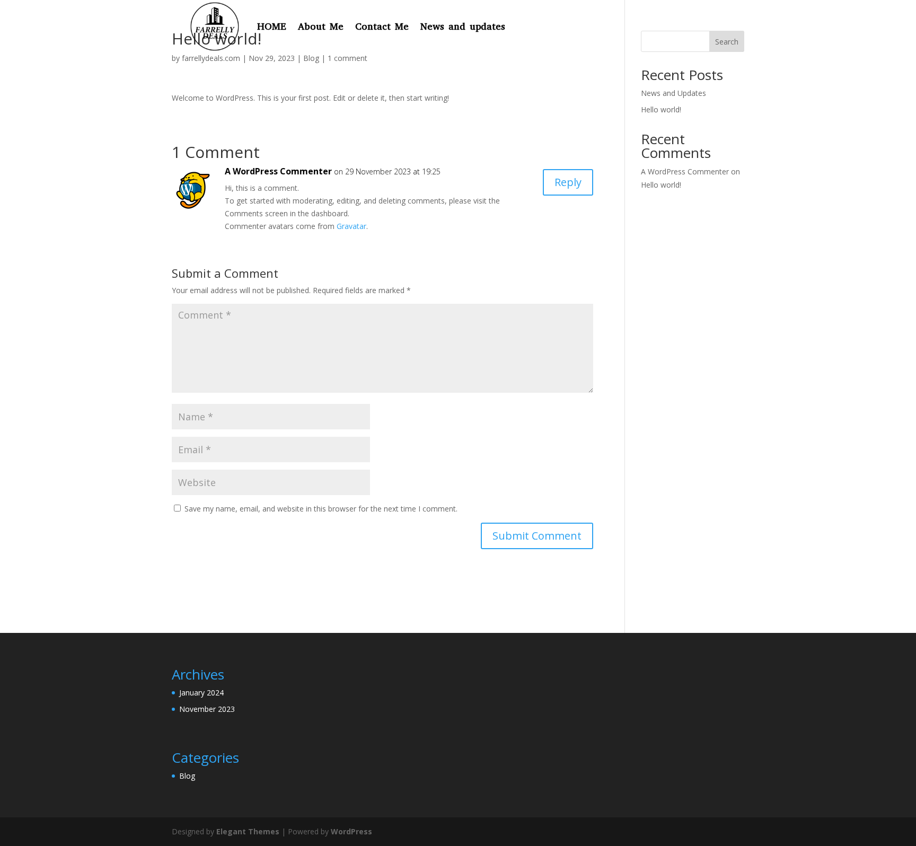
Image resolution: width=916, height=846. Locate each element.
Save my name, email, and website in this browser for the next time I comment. (320, 509)
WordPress (351, 831)
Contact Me (382, 26)
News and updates (462, 26)
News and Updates (673, 93)
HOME (271, 26)
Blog (187, 776)
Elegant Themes (247, 831)
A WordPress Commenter (278, 171)
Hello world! (661, 109)
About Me (321, 26)
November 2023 (207, 709)
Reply (568, 182)
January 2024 (201, 693)
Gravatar (351, 226)
